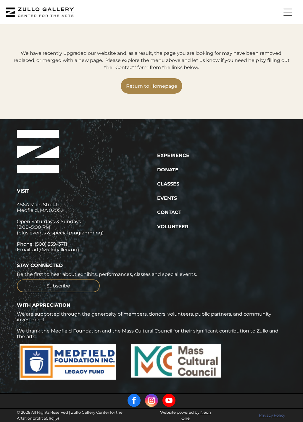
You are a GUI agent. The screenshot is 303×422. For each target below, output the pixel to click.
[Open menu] (287, 12)
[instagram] (151, 401)
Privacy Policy (272, 415)
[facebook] (134, 401)
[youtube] (168, 401)
